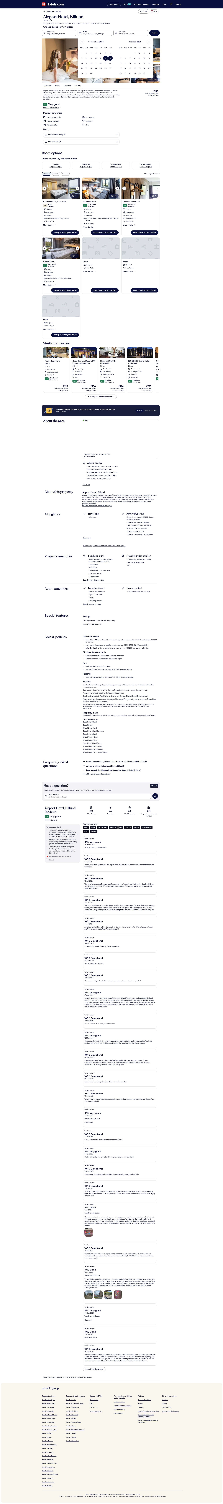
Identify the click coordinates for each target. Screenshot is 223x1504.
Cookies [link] (140, 1407)
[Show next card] (158, 370)
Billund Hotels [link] (71, 1377)
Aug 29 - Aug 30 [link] (56, 167)
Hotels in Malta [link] (71, 1418)
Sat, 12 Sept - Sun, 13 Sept (93, 34)
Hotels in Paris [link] (46, 1437)
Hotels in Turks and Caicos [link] (74, 1403)
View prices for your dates (65, 232)
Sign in (178, 4)
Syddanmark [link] (61, 1377)
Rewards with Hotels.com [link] (170, 1411)
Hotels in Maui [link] (70, 1426)
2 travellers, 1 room (126, 34)
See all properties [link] (54, 11)
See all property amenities (93, 580)
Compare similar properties (102, 397)
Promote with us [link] (119, 1409)
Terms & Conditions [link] (144, 1400)
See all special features (92, 624)
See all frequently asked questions (96, 774)
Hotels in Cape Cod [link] (72, 1441)
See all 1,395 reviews (51, 108)
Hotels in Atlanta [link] (47, 1452)
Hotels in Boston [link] (47, 1459)
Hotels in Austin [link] (47, 1448)
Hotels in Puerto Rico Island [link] (75, 1430)
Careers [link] (164, 1403)
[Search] (155, 796)
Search (154, 33)
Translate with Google (92, 1118)
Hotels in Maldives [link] (72, 1411)
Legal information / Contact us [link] (148, 1411)
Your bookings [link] (94, 1400)
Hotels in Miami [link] (47, 1433)
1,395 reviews (50, 820)
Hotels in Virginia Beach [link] (50, 1474)
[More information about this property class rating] (50, 20)
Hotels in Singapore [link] (72, 1407)
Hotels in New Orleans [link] (49, 1415)
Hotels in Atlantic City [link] (49, 1463)
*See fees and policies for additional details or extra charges (103, 546)
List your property (141, 4)
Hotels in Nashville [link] (48, 1422)
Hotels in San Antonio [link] (49, 1456)
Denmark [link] (52, 1377)
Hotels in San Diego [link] (48, 1418)
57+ (154, 79)
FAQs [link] (91, 1403)
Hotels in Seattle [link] (47, 1478)
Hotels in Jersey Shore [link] (73, 1422)
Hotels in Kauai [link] (71, 1433)
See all (45, 129)
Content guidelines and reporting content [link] (146, 1415)
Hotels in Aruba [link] (71, 1400)
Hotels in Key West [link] (48, 1467)
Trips (165, 4)
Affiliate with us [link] (119, 1402)
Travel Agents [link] (118, 1413)
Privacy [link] (140, 1403)
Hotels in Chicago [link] (48, 1407)
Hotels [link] (45, 1377)
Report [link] (51, 860)
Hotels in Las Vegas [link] (48, 1400)
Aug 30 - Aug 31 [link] (86, 167)
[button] (86, 53)
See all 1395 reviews (94, 1369)
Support (155, 4)
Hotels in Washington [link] (49, 1444)
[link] (154, 11)
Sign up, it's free (151, 410)
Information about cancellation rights (97, 506)
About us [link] (165, 1400)
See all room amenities (92, 604)
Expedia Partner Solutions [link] (122, 1406)
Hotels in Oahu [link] (71, 1437)
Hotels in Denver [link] (47, 1441)
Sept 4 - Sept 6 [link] (116, 167)
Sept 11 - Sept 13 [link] (146, 167)
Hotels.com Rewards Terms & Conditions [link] (148, 1421)
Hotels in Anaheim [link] (48, 1482)
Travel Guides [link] (166, 1407)
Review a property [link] (96, 1411)
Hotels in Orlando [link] (48, 1411)
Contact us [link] (93, 1407)
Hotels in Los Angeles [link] (49, 1430)
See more (86, 485)
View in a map (89, 456)
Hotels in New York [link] (48, 1403)
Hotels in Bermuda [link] (72, 1415)
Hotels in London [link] (47, 1471)
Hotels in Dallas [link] (47, 1486)
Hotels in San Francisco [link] (49, 1426)
